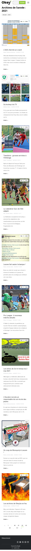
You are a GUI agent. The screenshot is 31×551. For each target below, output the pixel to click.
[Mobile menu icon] (28, 3)
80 (15, 525)
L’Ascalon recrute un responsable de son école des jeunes (14, 399)
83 (26, 525)
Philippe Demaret (6, 538)
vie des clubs (10, 266)
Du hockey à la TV (10, 104)
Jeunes (7, 213)
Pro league (9, 320)
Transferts (9, 160)
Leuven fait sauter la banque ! (14, 264)
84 (10, 528)
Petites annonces (11, 52)
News (4, 52)
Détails (5, 69)
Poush (18, 546)
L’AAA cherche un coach (12, 50)
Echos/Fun (6, 373)
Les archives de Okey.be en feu (15, 503)
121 (17, 528)
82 (22, 525)
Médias (5, 107)
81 (18, 525)
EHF (4, 213)
